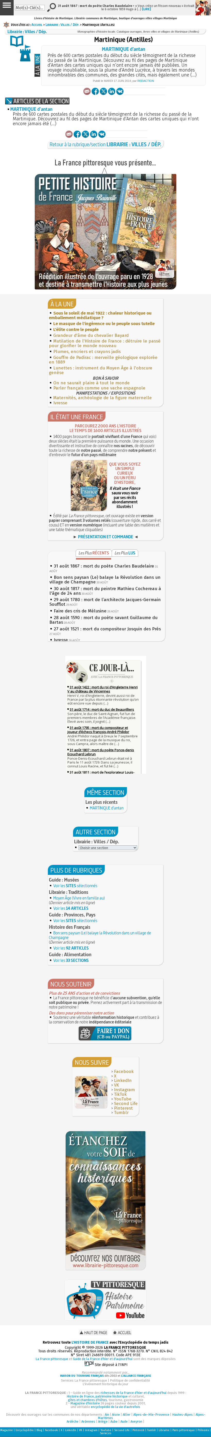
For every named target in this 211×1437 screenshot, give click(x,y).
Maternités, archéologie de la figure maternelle (102, 397)
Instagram (124, 1089)
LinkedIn (123, 1080)
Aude (124, 1421)
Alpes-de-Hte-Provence (151, 1414)
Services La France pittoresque (84, 1380)
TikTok (120, 1094)
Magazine (6, 1430)
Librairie (164, 1430)
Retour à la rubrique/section (105, 144)
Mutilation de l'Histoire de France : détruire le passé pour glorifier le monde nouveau (105, 343)
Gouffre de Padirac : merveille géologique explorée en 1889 (103, 360)
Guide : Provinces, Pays (72, 914)
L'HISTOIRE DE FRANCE (90, 1342)
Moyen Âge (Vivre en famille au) (79, 898)
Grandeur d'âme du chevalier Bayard (91, 335)
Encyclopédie (25, 1430)
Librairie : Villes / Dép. (62, 24)
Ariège (103, 1421)
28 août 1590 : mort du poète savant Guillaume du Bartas (103, 620)
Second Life (126, 1103)
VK (116, 1085)
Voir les (71, 908)
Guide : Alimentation (70, 954)
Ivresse (60, 403)
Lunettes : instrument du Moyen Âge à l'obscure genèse (100, 370)
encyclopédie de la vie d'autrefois (115, 1407)
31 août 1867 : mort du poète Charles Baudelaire (104, 566)
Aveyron (136, 1421)
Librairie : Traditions (68, 892)
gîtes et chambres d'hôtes (87, 1400)
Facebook (124, 1071)
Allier (126, 1414)
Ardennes (88, 1421)
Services (105, 1433)
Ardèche (72, 1421)
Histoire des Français (69, 927)
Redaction (145, 80)
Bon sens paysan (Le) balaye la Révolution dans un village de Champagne (100, 935)
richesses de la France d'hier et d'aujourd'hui (133, 1393)
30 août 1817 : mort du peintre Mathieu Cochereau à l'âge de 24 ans (105, 591)
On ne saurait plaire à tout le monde (91, 383)
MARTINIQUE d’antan (123, 49)
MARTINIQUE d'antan (31, 109)
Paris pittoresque (183, 1430)
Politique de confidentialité (130, 1380)
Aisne (116, 1414)
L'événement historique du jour (105, 1384)
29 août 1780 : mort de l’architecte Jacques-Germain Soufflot (105, 602)
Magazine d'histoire (85, 1403)
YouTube (122, 1099)
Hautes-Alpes (182, 1414)
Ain (107, 1414)
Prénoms (203, 1430)
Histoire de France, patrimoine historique (97, 1396)
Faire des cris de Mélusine (80, 611)
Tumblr (121, 1112)
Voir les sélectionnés (75, 885)
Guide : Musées (64, 879)
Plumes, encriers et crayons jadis (87, 351)
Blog (39, 1430)
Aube (114, 1421)
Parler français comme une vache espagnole (99, 388)
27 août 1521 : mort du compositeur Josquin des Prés (107, 629)
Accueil (36, 24)
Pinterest (123, 1108)
